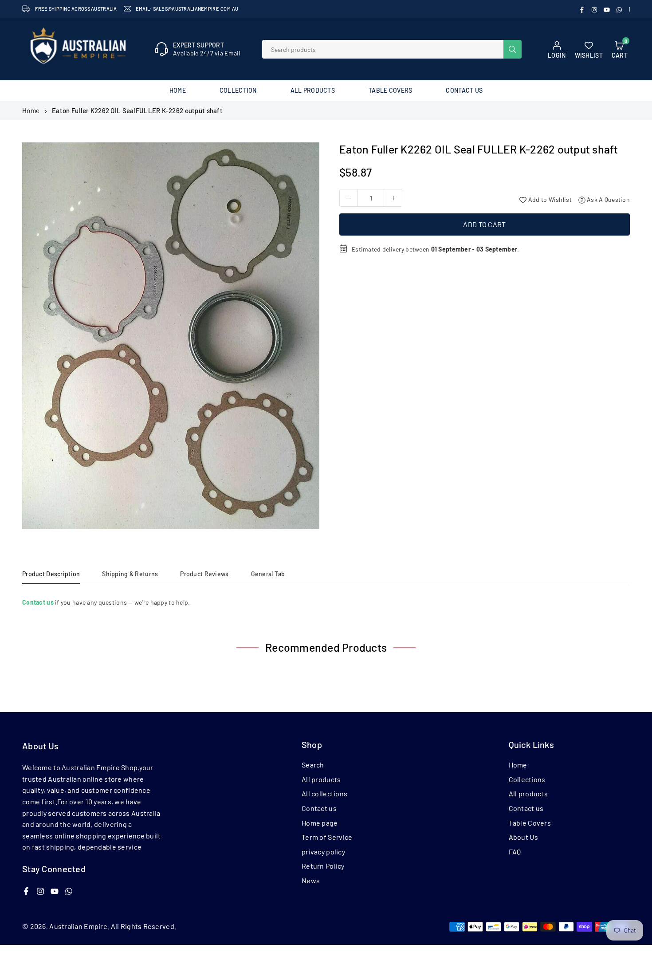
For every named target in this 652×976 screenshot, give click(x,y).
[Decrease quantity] (348, 197)
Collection (238, 90)
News (311, 880)
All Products (313, 90)
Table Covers (390, 90)
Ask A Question (607, 199)
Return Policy (323, 866)
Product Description (51, 574)
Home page (320, 823)
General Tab (268, 574)
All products (321, 779)
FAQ (515, 851)
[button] (304, 339)
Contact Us (464, 90)
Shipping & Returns (130, 574)
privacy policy (323, 851)
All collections (324, 793)
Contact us (319, 808)
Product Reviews (204, 574)
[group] (170, 335)
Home (177, 90)
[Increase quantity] (393, 197)
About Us (523, 837)
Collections (527, 779)
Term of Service (327, 837)
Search (313, 764)
